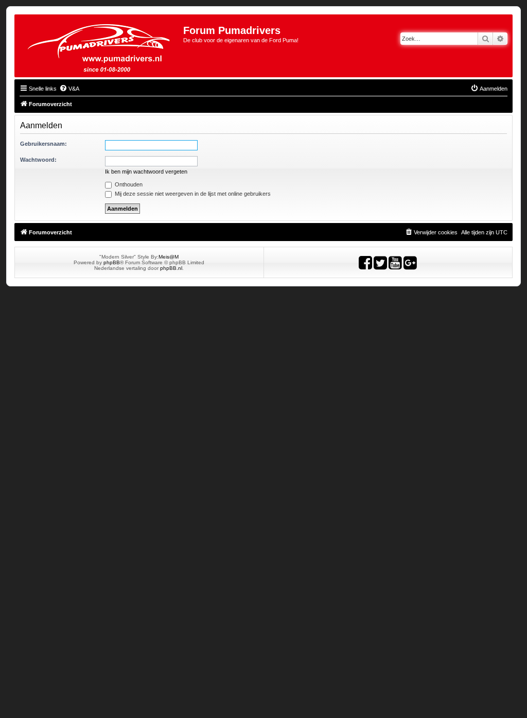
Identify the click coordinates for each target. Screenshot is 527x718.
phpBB (111, 262)
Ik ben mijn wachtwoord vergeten (146, 171)
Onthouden (128, 184)
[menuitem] (69, 88)
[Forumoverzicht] (100, 46)
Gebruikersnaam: (43, 144)
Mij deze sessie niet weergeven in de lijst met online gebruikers (192, 194)
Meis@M (169, 257)
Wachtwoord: (38, 160)
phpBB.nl (171, 268)
